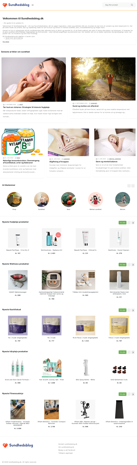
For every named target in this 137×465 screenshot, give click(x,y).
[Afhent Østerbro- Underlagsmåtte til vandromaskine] (119, 409)
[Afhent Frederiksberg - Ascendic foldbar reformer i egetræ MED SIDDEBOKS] (17, 409)
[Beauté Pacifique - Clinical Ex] (85, 238)
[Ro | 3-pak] (51, 325)
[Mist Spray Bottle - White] (85, 367)
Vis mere (6, 42)
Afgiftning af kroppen (59, 162)
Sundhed (94, 103)
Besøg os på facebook (66, 450)
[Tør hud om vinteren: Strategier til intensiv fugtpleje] (33, 79)
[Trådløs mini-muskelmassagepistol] (85, 280)
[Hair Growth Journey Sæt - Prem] (51, 367)
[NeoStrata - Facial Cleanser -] (119, 238)
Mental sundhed (115, 159)
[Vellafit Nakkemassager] (18, 280)
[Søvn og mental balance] (115, 142)
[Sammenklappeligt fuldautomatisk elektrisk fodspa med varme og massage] (51, 280)
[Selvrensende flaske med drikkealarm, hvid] (119, 280)
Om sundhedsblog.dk (66, 447)
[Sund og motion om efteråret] (103, 79)
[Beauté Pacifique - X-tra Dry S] (18, 238)
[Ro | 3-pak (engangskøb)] (18, 325)
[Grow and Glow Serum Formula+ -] (18, 367)
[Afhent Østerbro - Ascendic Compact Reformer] (51, 409)
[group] (14, 201)
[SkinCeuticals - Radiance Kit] (51, 238)
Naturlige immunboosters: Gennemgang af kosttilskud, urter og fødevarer (21, 161)
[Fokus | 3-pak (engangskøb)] (119, 325)
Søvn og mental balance (106, 161)
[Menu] (33, 5)
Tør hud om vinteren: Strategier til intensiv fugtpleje (26, 107)
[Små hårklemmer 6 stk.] (119, 367)
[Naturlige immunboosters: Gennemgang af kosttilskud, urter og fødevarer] (22, 142)
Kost (18, 158)
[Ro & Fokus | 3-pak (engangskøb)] (85, 325)
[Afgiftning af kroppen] (68, 142)
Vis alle (122, 223)
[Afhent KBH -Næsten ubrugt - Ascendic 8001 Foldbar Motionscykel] (85, 409)
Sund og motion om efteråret (86, 106)
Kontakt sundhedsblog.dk (67, 444)
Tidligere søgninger (65, 453)
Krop (21, 104)
